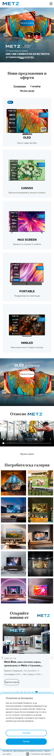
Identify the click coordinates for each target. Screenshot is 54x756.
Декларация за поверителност (28, 751)
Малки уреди (27, 91)
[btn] (51, 3)
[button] (22, 58)
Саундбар (35, 86)
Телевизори (19, 86)
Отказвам (26, 733)
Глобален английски (41, 754)
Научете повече (27, 23)
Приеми (26, 741)
